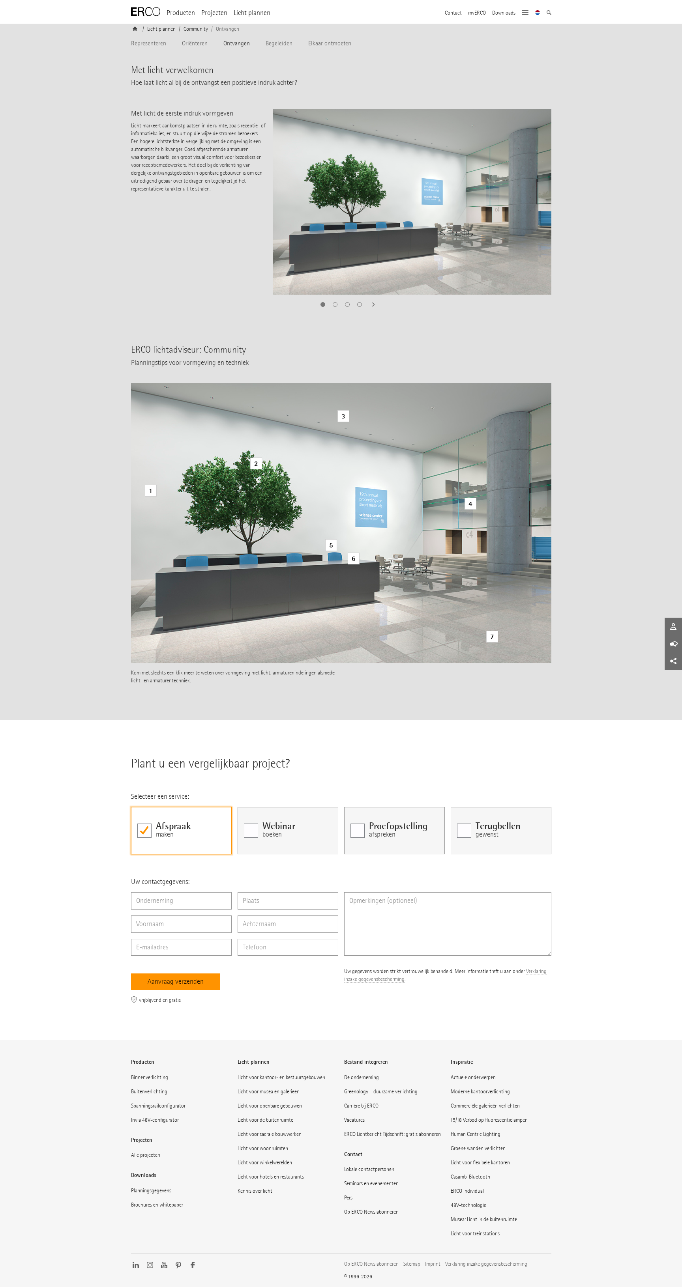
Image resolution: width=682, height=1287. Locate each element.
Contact (453, 13)
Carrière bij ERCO (361, 1105)
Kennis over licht (255, 1191)
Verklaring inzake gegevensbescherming (486, 1264)
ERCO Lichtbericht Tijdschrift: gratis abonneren (392, 1134)
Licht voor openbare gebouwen (270, 1105)
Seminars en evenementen (371, 1183)
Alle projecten (145, 1155)
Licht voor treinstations (475, 1233)
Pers (348, 1197)
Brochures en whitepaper (157, 1204)
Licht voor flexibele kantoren (480, 1162)
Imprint (432, 1264)
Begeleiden (279, 43)
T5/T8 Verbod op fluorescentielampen (489, 1120)
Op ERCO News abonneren (371, 1212)
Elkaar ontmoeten (329, 43)
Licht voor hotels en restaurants (271, 1176)
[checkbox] (181, 830)
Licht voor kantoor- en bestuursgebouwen (281, 1077)
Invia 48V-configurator (155, 1120)
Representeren (148, 43)
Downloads (503, 13)
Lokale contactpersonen (369, 1169)
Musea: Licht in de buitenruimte (484, 1219)
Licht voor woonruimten (263, 1148)
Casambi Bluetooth (470, 1176)
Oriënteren (195, 43)
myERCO (477, 13)
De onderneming (361, 1077)
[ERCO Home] (145, 12)
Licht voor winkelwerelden (265, 1162)
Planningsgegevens (151, 1190)
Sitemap (411, 1264)
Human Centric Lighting (475, 1134)
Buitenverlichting (149, 1091)
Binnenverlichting (149, 1077)
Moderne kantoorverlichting (480, 1091)
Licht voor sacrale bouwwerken (270, 1134)
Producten (181, 13)
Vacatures (354, 1120)
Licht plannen (252, 13)
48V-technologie (468, 1205)
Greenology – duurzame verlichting (381, 1091)
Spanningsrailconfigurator (158, 1105)
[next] (371, 304)
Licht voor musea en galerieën (269, 1091)
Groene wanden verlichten (478, 1148)
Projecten (214, 13)
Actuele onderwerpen (473, 1077)
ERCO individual (467, 1191)
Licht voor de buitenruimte (265, 1120)
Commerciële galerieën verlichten (485, 1105)
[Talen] (537, 13)
